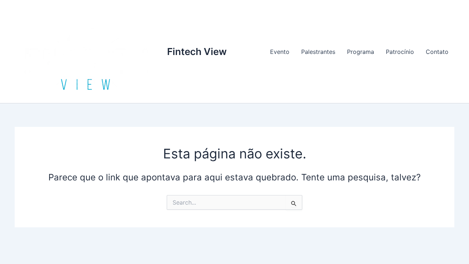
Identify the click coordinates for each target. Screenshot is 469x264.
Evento (279, 51)
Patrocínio (400, 51)
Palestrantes (318, 51)
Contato (437, 51)
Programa (360, 51)
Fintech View (197, 51)
